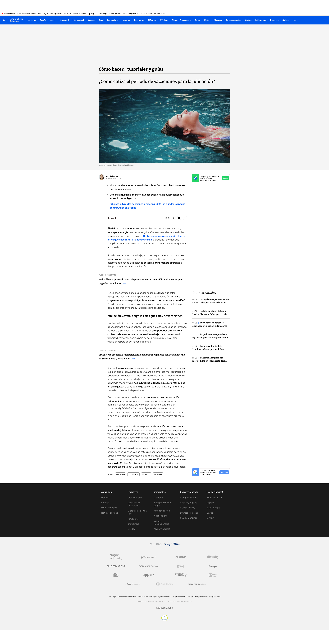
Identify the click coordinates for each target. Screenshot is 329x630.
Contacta (158, 497)
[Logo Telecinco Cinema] (181, 575)
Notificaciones (161, 515)
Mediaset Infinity (214, 497)
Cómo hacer (133, 474)
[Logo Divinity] (213, 557)
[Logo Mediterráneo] (197, 584)
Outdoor (132, 528)
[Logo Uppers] (148, 575)
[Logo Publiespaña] (164, 584)
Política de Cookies (183, 597)
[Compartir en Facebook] (185, 218)
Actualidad (120, 474)
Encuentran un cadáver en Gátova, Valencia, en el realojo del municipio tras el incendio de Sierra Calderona (45, 14)
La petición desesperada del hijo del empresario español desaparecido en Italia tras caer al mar (128, 14)
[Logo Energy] (212, 566)
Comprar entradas (189, 497)
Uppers (210, 502)
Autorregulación (162, 510)
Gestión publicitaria (199, 597)
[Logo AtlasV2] (132, 584)
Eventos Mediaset (189, 512)
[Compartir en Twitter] (173, 218)
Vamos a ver (133, 518)
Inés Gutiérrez (112, 176)
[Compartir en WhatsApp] (167, 218)
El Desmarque (213, 507)
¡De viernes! (133, 523)
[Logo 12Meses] (213, 575)
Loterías (105, 502)
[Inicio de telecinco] (4, 20)
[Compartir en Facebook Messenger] (179, 218)
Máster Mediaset (162, 528)
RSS (210, 597)
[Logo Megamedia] (165, 608)
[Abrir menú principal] (324, 20)
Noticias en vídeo (109, 512)
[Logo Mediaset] (164, 545)
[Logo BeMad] (116, 575)
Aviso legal (112, 597)
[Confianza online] (164, 620)
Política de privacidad (146, 597)
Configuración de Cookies (165, 597)
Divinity (210, 517)
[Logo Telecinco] (148, 557)
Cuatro (210, 512)
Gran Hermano (135, 497)
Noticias (105, 497)
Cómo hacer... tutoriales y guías (131, 69)
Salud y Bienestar (188, 517)
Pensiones (158, 474)
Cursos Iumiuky (187, 507)
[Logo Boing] (180, 566)
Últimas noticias (109, 507)
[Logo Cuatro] (181, 557)
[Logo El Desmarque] (116, 566)
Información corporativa (127, 597)
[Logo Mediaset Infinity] (116, 557)
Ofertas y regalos (188, 502)
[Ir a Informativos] (16, 20)
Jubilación (146, 474)
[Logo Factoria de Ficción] (148, 566)
